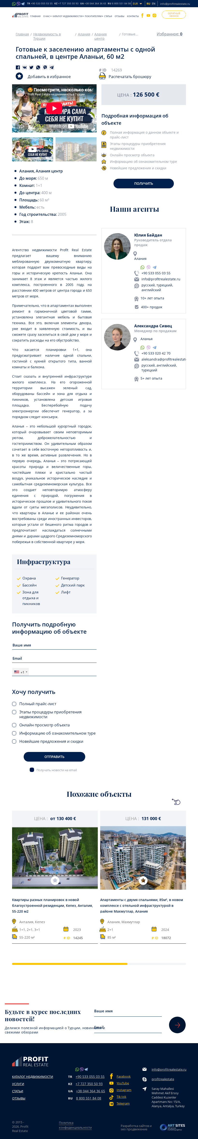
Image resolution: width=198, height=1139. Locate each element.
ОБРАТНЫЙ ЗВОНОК (174, 15)
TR (40, 3)
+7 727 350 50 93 (89, 1083)
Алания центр (100, 36)
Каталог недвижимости (67, 16)
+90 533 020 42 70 (155, 353)
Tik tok (121, 1096)
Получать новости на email (56, 770)
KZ (66, 3)
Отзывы (119, 16)
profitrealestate (163, 1079)
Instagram (124, 1090)
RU (119, 3)
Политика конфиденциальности (75, 1125)
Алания (84, 34)
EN (153, 3)
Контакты (133, 16)
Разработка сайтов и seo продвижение (136, 1127)
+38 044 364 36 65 (90, 1091)
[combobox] (20, 672)
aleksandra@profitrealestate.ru (166, 359)
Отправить (54, 756)
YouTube (123, 1083)
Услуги (18, 1084)
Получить (143, 183)
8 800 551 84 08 (88, 1098)
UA (93, 3)
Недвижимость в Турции (47, 36)
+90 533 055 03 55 (155, 273)
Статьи (108, 16)
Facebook (124, 1076)
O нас (46, 16)
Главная (35, 16)
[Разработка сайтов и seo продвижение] (172, 1127)
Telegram (123, 1103)
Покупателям (93, 16)
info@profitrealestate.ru (175, 4)
